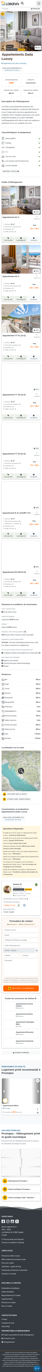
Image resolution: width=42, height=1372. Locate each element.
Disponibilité (21, 240)
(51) (38, 47)
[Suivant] (36, 1091)
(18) (37, 330)
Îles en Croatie (7, 1306)
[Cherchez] (23, 3)
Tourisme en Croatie (9, 1274)
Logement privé (7, 1299)
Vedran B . (10, 46)
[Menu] (38, 3)
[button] (21, 771)
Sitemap (21, 1242)
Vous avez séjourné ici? (12, 69)
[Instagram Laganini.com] (7, 1221)
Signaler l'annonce (21, 1052)
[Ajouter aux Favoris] (38, 1080)
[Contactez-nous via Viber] (24, 905)
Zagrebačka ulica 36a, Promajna (14, 63)
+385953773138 (9, 905)
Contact (4, 1319)
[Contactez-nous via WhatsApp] (18, 905)
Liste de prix (8, 240)
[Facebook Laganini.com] (3, 1221)
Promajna (5, 9)
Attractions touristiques (18, 799)
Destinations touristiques (10, 1288)
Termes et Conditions (9, 1242)
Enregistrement (9, 1342)
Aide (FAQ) (6, 1326)
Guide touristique (8, 1292)
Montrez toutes (10, 171)
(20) (37, 212)
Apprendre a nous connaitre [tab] (15, 899)
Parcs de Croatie (8, 1263)
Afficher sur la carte (17, 794)
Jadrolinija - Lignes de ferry (11, 1266)
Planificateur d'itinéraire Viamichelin (15, 1270)
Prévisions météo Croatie (11, 1256)
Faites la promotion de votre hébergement (18, 1335)
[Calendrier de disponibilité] (37, 1112)
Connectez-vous (9, 1338)
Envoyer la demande (22, 988)
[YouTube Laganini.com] (12, 1221)
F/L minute (33, 240)
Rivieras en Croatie (8, 1302)
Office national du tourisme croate (14, 1259)
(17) (37, 389)
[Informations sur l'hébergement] (37, 1108)
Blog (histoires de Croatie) (11, 1295)
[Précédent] (6, 1091)
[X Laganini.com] (17, 1221)
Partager (36, 9)
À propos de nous (8, 1323)
